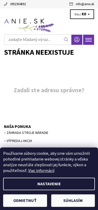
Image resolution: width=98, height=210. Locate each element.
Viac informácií (41, 171)
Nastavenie (49, 184)
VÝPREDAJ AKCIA (19, 141)
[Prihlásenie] (76, 40)
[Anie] (49, 25)
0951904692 (18, 4)
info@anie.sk (85, 4)
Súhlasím (73, 200)
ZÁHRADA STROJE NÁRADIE (27, 132)
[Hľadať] (66, 39)
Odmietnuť (25, 200)
